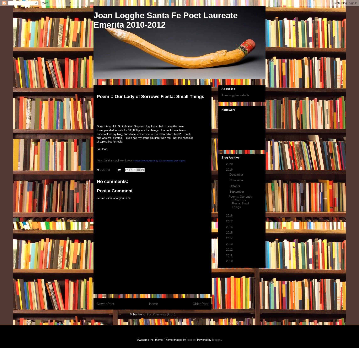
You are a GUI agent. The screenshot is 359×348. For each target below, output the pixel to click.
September (237, 191)
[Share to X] (135, 170)
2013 (230, 244)
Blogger (216, 339)
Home (153, 304)
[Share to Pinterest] (142, 170)
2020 (230, 164)
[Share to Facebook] (138, 170)
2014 (230, 238)
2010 (230, 261)
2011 (229, 255)
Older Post (200, 304)
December (237, 174)
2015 (230, 232)
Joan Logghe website (235, 95)
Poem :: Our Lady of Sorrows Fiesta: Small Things (240, 202)
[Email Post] (119, 169)
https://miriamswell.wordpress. (141, 160)
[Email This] (127, 170)
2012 (230, 249)
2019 (230, 169)
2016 (230, 227)
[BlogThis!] (131, 170)
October (235, 186)
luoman (191, 339)
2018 (230, 215)
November (237, 180)
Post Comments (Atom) (161, 314)
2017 (230, 221)
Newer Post (105, 304)
